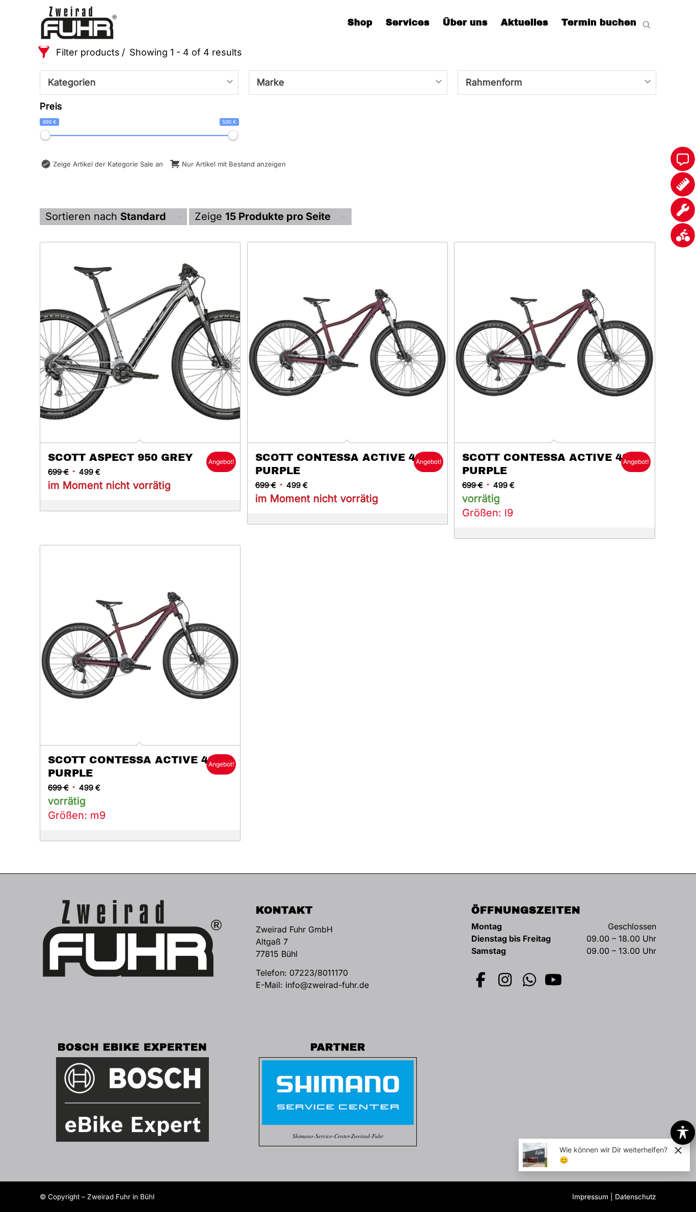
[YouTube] (554, 979)
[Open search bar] (646, 23)
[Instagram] (505, 979)
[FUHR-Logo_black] (79, 23)
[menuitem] (360, 23)
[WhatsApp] (529, 979)
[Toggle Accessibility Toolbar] (683, 1132)
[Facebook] (481, 979)
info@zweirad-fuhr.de (327, 985)
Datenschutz (635, 1197)
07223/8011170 (318, 973)
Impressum (590, 1197)
